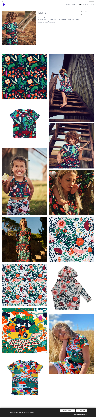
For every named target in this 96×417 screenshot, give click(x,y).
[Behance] (4, 1)
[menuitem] (68, 4)
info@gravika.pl (91, 1)
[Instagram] (2, 1)
